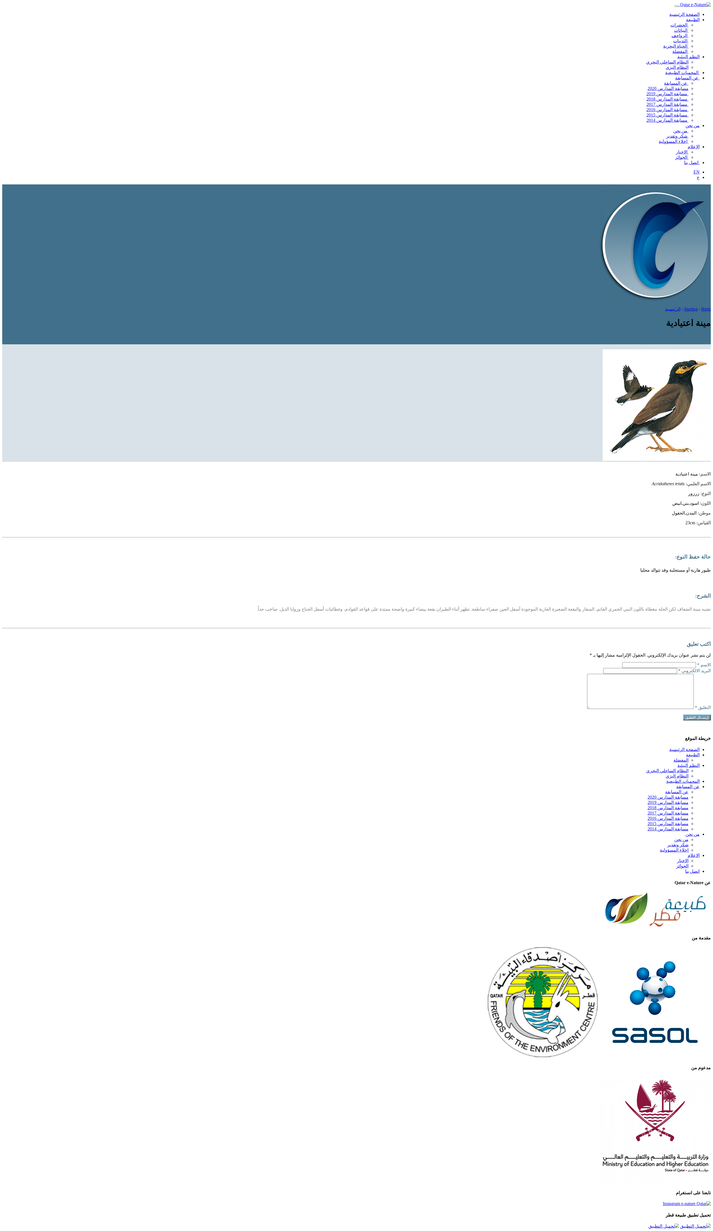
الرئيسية (672, 309)
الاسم (704, 664)
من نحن (692, 125)
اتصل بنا (692, 162)
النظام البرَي (677, 67)
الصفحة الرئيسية (684, 14)
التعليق (703, 707)
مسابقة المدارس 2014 (667, 120)
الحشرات (679, 25)
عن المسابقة (687, 77)
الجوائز (681, 157)
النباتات (681, 30)
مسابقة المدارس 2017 (667, 104)
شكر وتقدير (677, 136)
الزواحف (680, 35)
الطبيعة (693, 19)
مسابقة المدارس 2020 (668, 88)
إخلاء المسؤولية (673, 141)
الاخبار (682, 152)
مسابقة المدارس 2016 (667, 109)
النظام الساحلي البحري (667, 62)
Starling (691, 309)
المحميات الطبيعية (682, 72)
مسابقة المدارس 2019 (667, 93)
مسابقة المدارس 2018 (667, 99)
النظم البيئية (688, 56)
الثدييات (680, 40)
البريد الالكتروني (694, 670)
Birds (706, 309)
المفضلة (680, 51)
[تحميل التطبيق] (695, 1226)
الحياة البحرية (675, 46)
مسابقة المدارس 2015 (667, 115)
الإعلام (694, 146)
